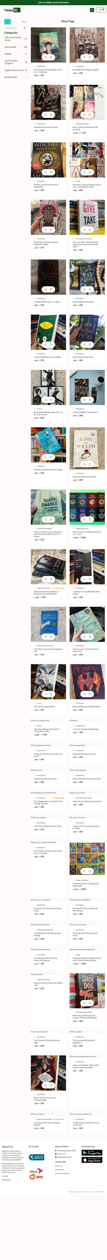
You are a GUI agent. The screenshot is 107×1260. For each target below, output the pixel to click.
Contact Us (58, 1166)
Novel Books (10, 47)
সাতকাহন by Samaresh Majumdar (85, 729)
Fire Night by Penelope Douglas (86, 70)
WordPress (101, 1192)
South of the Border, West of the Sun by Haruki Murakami (86, 1066)
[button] (92, 10)
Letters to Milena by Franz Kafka (47, 357)
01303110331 (61, 1154)
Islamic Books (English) (11, 62)
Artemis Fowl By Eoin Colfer (45, 779)
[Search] (24, 28)
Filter (7, 22)
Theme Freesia (88, 1192)
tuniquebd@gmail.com (64, 1157)
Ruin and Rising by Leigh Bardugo (86, 706)
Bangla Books (11, 77)
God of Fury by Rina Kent (83, 357)
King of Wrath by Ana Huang (84, 477)
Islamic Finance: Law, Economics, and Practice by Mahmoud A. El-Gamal (48, 534)
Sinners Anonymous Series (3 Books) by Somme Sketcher (46, 593)
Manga (8, 54)
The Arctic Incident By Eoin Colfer (47, 826)
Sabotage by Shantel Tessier (46, 127)
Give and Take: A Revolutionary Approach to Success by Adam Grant (85, 244)
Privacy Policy (59, 1169)
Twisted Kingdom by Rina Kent (85, 412)
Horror (39, 703)
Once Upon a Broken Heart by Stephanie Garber (46, 243)
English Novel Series (14, 70)
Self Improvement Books (84, 238)
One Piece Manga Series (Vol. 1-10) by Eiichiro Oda (47, 730)
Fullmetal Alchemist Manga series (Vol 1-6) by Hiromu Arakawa (87, 959)
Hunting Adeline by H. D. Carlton (47, 302)
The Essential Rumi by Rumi (84, 754)
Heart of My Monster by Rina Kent (87, 779)
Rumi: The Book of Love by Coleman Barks (45, 1099)
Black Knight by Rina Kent (83, 302)
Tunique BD (71, 1192)
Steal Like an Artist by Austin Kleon (87, 801)
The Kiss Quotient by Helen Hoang (48, 470)
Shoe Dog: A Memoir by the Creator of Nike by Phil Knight (85, 1016)
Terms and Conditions (62, 1173)
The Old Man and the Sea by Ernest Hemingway (45, 959)
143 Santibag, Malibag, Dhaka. (66, 1151)
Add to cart (51, 57)
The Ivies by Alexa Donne (44, 706)
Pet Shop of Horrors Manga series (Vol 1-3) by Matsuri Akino (87, 186)
